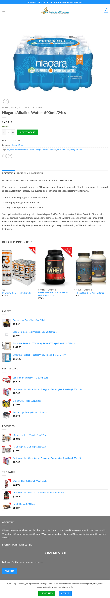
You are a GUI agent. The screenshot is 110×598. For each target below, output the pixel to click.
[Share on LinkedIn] (10, 156)
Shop (13, 108)
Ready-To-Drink (76, 149)
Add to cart (28, 132)
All (21, 108)
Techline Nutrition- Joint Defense (89, 293)
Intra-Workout (63, 149)
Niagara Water (33, 108)
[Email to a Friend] (4, 156)
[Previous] (2, 276)
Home (5, 108)
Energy (38, 149)
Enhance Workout (49, 149)
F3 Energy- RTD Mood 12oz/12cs (17, 293)
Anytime (10, 149)
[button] (4, 10)
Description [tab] (8, 173)
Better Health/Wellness (24, 149)
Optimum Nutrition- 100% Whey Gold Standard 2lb (52, 294)
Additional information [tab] (30, 173)
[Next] (108, 276)
